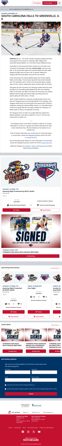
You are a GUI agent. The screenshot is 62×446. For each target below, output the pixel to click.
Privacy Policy (17, 427)
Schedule (38, 3)
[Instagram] (28, 432)
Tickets (17, 210)
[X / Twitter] (34, 432)
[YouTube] (39, 432)
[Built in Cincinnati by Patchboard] (31, 439)
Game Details (46, 210)
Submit (31, 394)
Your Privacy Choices (33, 427)
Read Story (32, 256)
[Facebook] (23, 432)
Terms (24, 427)
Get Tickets (49, 3)
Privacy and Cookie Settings (47, 427)
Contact (10, 427)
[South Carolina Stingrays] (4, 3)
